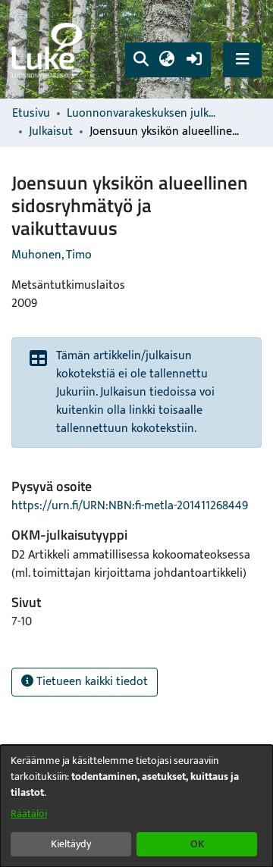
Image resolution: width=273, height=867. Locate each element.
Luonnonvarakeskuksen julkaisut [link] (142, 114)
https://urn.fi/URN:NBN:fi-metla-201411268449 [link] (129, 506)
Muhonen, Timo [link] (51, 255)
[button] (140, 60)
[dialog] (136, 806)
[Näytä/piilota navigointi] (242, 59)
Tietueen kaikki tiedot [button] (90, 681)
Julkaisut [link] (51, 132)
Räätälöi (29, 814)
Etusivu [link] (31, 114)
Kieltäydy (71, 844)
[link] (49, 49)
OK (197, 844)
